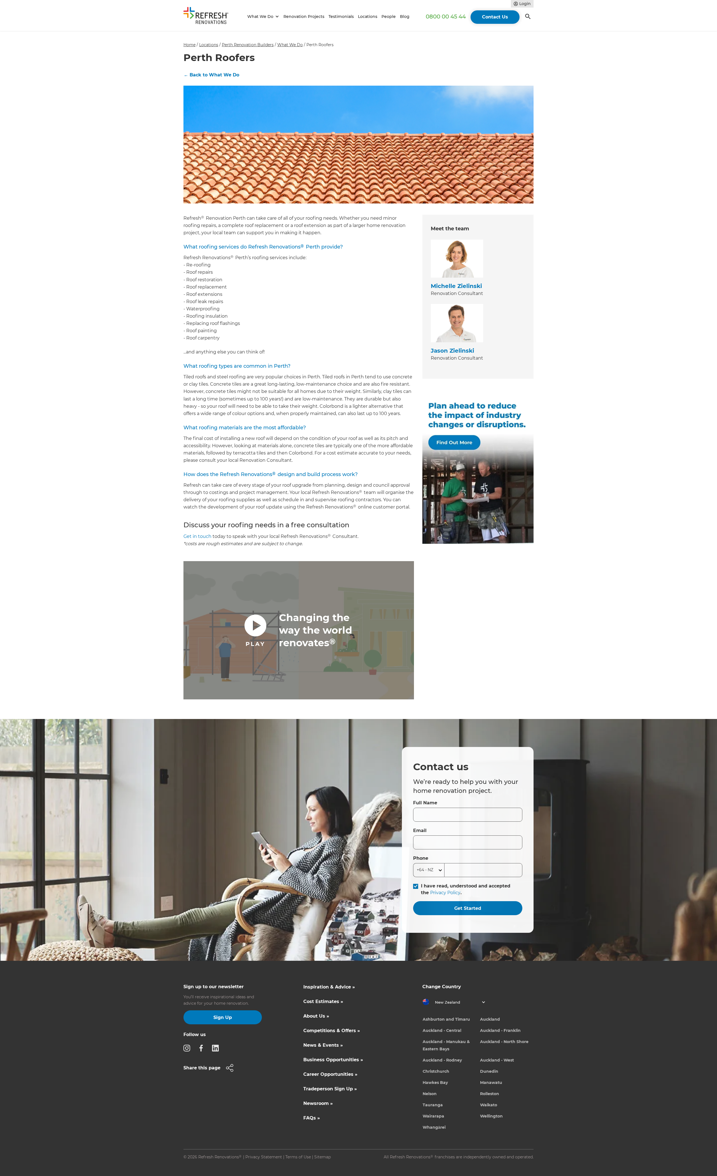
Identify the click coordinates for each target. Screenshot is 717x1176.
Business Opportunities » (333, 1059)
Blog (404, 16)
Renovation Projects (303, 16)
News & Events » (323, 1045)
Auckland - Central (442, 1030)
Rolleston (489, 1093)
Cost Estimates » (323, 1001)
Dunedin (489, 1071)
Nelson (430, 1093)
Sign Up (222, 1017)
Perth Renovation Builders (248, 44)
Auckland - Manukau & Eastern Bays (446, 1045)
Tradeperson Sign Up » (330, 1088)
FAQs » (311, 1118)
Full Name (425, 802)
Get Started (467, 908)
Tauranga (433, 1104)
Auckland (490, 1019)
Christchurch (436, 1071)
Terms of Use (298, 1156)
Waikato (488, 1104)
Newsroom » (318, 1103)
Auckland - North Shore (504, 1041)
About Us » (316, 1016)
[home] (208, 16)
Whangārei (434, 1127)
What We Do (290, 44)
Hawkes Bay (435, 1082)
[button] (262, 17)
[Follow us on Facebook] (203, 1048)
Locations (367, 16)
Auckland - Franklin (500, 1030)
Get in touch (197, 536)
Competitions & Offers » (331, 1030)
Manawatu (491, 1082)
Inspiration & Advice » (329, 987)
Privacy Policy (445, 892)
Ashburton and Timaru (446, 1019)
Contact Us (495, 17)
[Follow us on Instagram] (188, 1048)
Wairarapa (433, 1116)
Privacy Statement (263, 1156)
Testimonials (341, 16)
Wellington (491, 1116)
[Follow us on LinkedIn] (217, 1048)
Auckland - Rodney (442, 1060)
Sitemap (322, 1156)
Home (189, 44)
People (388, 16)
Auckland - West (497, 1060)
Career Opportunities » (330, 1074)
